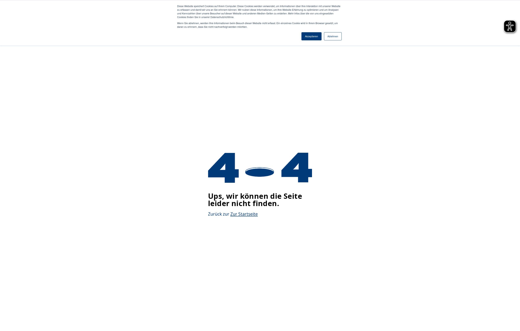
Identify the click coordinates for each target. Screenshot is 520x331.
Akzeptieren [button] (311, 36)
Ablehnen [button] (332, 36)
